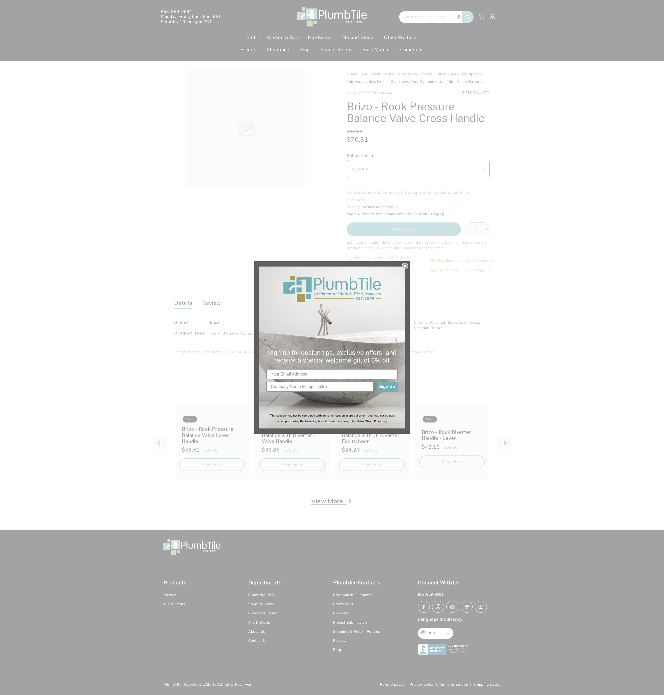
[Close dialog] (405, 266)
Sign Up (387, 386)
